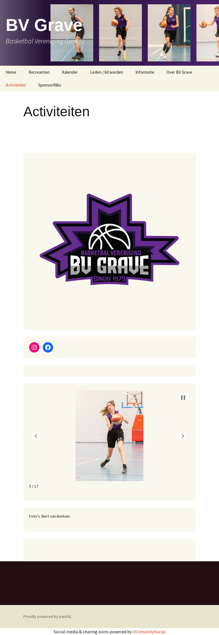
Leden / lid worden (106, 72)
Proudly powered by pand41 (47, 616)
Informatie (144, 72)
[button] (36, 436)
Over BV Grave (179, 72)
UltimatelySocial (149, 631)
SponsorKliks (49, 85)
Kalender (70, 72)
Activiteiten (16, 85)
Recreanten (39, 72)
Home (11, 72)
